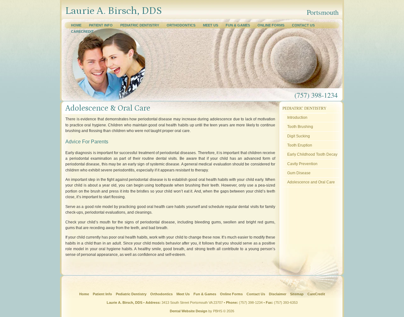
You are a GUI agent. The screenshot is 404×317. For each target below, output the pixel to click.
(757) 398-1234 (251, 302)
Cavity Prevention (302, 164)
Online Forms (271, 25)
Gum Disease (299, 173)
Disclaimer (277, 294)
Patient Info (101, 25)
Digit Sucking (298, 136)
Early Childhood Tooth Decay (312, 154)
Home (76, 25)
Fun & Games (238, 25)
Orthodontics (181, 25)
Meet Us (210, 25)
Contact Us (303, 25)
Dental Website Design (188, 311)
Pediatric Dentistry (139, 25)
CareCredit (82, 31)
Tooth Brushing (300, 126)
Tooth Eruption (299, 145)
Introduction (297, 117)
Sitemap (297, 294)
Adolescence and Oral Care (311, 182)
